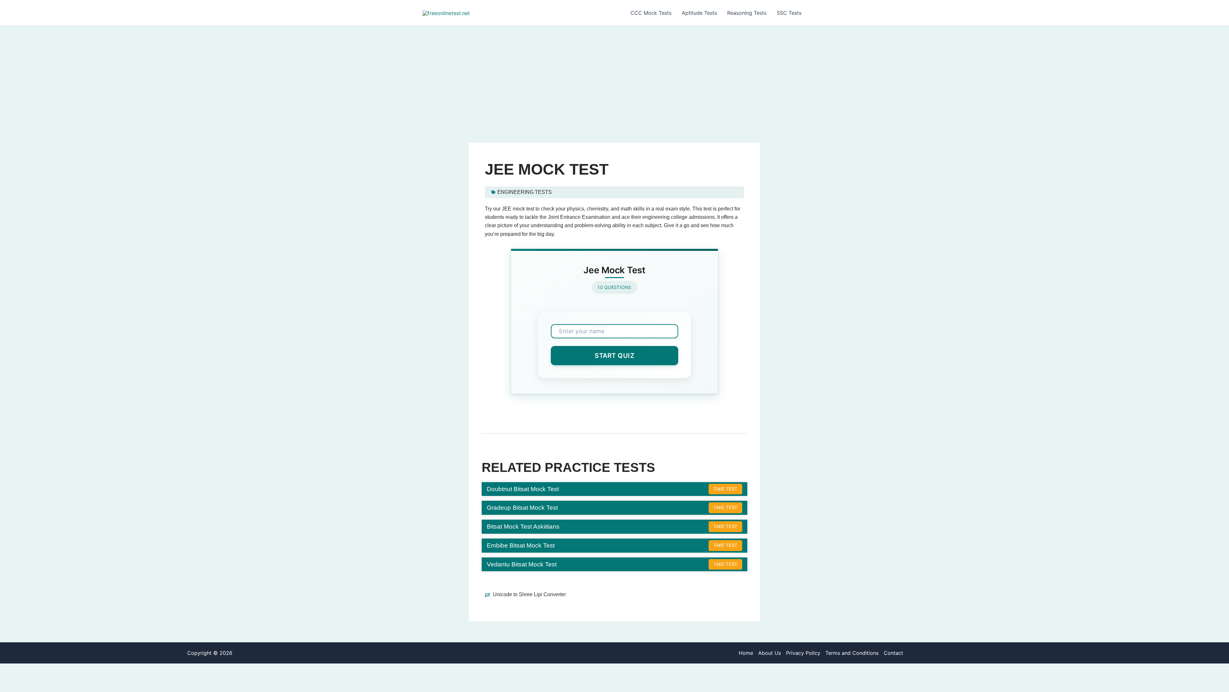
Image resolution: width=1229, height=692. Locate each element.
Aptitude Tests (699, 13)
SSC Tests (789, 13)
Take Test (725, 488)
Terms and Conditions (852, 653)
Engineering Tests (524, 192)
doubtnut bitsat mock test (523, 488)
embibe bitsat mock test (521, 545)
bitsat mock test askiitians (523, 526)
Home (746, 653)
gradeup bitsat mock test (522, 507)
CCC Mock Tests (651, 13)
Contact (893, 653)
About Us (769, 653)
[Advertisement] (614, 74)
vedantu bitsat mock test (522, 564)
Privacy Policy (803, 653)
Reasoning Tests (747, 13)
